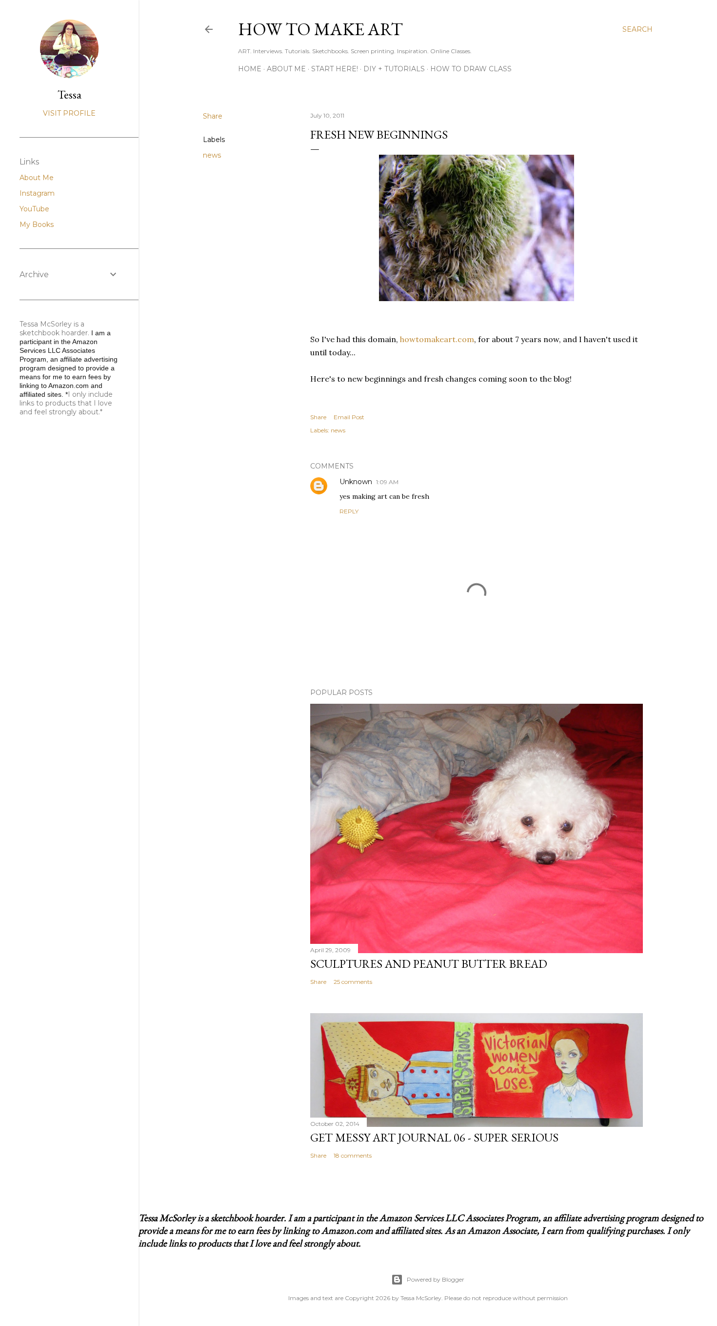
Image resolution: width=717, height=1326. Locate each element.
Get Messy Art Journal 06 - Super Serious (434, 1137)
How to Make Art (320, 29)
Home (249, 68)
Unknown (355, 481)
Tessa (69, 94)
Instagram (37, 193)
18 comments (353, 1155)
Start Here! (334, 68)
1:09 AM (387, 482)
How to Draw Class (471, 68)
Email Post (349, 417)
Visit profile (69, 113)
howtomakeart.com (437, 339)
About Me (286, 68)
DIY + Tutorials (394, 68)
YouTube (34, 208)
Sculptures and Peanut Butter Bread (428, 963)
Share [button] (212, 116)
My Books (37, 224)
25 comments (353, 981)
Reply (348, 511)
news (212, 155)
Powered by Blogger (435, 1279)
